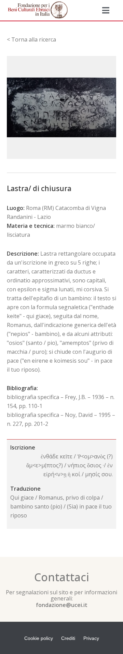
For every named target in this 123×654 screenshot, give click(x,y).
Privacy (91, 638)
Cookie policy (38, 638)
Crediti (68, 638)
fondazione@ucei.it (61, 605)
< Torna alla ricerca (31, 39)
